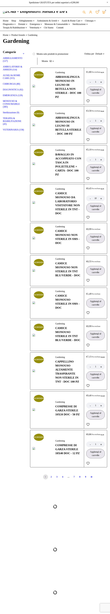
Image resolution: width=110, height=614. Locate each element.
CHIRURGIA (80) (11, 84)
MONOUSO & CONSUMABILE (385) (11, 104)
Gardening (60, 72)
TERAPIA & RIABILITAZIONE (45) (12, 121)
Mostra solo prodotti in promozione (52, 54)
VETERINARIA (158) (13, 129)
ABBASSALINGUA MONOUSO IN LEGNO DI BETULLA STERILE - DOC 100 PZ (68, 125)
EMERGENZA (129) (13, 95)
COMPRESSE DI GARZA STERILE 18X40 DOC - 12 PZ (67, 449)
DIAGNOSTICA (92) (13, 89)
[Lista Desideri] (88, 101)
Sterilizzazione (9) (11, 112)
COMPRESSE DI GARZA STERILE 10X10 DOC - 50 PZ (67, 410)
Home (5, 35)
